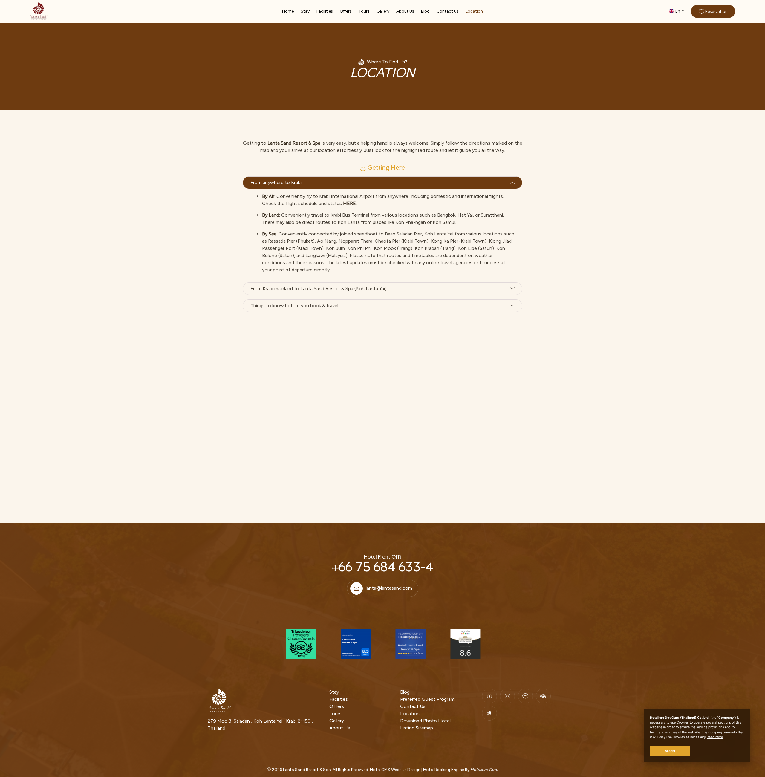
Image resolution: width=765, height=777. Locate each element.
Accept (670, 750)
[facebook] (489, 696)
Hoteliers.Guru (484, 769)
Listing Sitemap (416, 728)
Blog (425, 11)
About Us (405, 11)
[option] (300, 644)
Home (288, 11)
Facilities (324, 11)
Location (474, 11)
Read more (715, 737)
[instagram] (507, 696)
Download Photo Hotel (425, 721)
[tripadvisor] (543, 696)
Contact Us (448, 11)
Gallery (383, 11)
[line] (525, 696)
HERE (349, 203)
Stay (305, 11)
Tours (364, 11)
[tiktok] (489, 713)
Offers (346, 11)
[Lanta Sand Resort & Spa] (39, 11)
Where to (377, 62)
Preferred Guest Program (427, 699)
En (677, 11)
